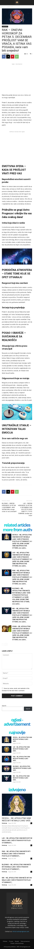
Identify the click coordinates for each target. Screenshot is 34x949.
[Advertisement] (17, 78)
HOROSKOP (10, 7)
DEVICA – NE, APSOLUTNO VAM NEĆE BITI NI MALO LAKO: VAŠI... (22, 739)
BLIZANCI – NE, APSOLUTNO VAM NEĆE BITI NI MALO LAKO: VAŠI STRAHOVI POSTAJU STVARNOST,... (16, 867)
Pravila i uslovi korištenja (17, 943)
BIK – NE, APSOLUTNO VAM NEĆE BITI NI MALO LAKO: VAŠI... (21, 778)
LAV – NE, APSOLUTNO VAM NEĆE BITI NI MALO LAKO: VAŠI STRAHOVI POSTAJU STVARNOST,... (17, 840)
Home (3, 7)
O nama (11, 941)
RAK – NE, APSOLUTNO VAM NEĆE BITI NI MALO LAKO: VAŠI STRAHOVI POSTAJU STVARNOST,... (16, 853)
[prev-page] (3, 644)
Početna (5, 941)
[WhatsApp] (17, 57)
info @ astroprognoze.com (20, 931)
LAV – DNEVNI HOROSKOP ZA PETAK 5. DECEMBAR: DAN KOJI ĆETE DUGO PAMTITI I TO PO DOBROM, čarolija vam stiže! (25, 509)
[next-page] (6, 644)
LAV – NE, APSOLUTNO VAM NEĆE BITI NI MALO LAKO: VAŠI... (21, 749)
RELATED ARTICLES (17, 525)
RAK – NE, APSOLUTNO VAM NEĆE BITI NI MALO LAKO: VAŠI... (21, 758)
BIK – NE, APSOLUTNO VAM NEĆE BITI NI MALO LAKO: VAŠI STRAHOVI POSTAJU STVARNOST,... (17, 880)
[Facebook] (4, 57)
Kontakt (17, 941)
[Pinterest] (12, 57)
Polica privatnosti (25, 941)
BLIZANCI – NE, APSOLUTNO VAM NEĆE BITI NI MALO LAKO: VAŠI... (22, 768)
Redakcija (6, 54)
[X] (8, 57)
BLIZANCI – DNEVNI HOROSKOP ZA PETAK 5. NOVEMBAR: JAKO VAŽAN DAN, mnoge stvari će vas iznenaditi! (9, 507)
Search (4, 706)
